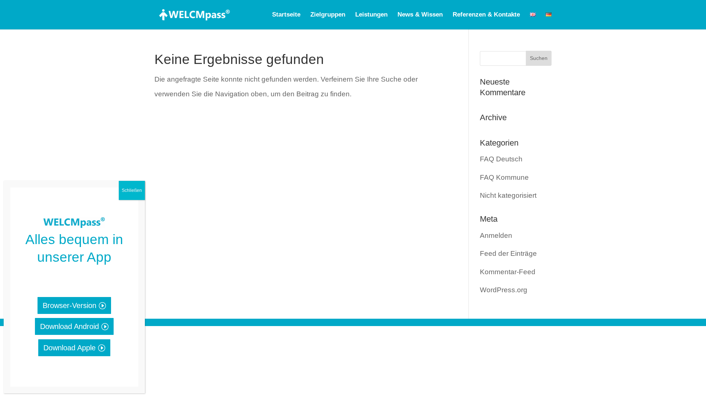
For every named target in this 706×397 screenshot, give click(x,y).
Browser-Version (69, 305)
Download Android (69, 326)
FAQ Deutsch (501, 159)
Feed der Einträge (508, 253)
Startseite (286, 15)
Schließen (132, 190)
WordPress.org (503, 290)
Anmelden (496, 235)
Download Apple (69, 348)
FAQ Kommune (504, 177)
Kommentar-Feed (507, 272)
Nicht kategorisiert (508, 195)
